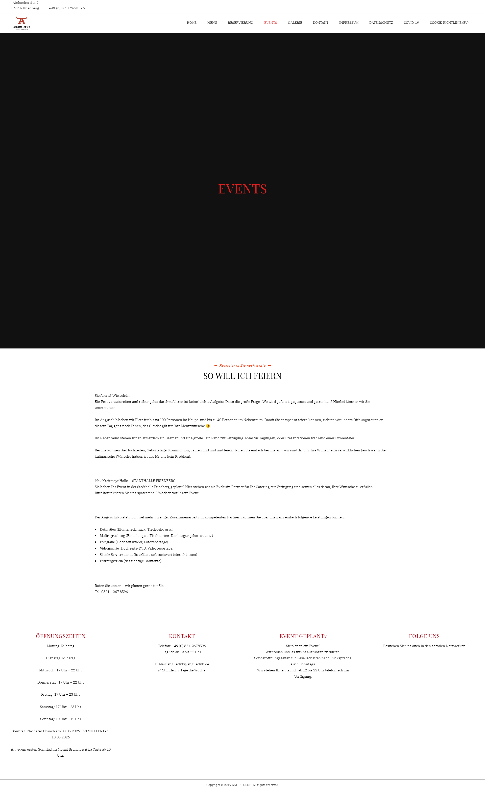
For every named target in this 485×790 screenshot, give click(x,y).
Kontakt (320, 22)
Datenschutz (381, 22)
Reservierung (240, 22)
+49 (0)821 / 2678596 (67, 8)
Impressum (348, 22)
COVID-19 (411, 22)
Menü (212, 22)
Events (270, 22)
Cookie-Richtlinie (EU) (449, 22)
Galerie (295, 22)
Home (192, 22)
